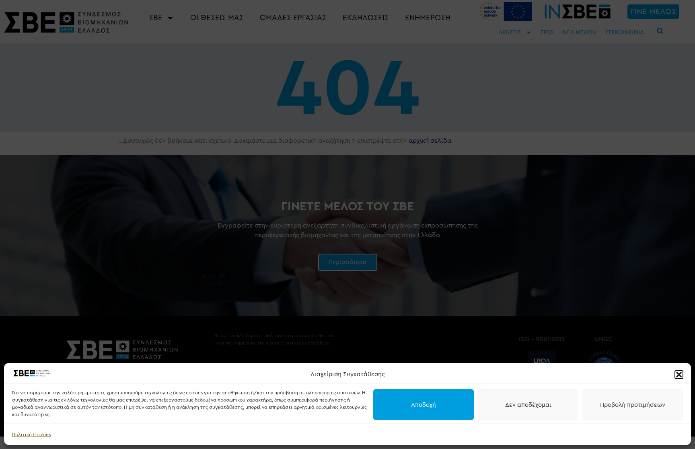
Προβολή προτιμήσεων (632, 404)
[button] (679, 375)
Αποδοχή (423, 404)
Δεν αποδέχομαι (528, 404)
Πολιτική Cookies (31, 434)
